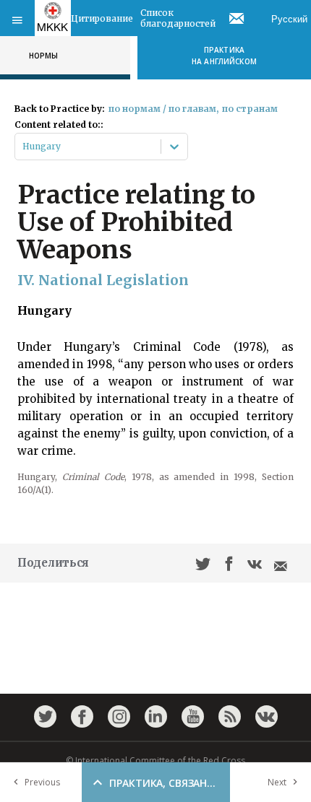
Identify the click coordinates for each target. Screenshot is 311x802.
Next (277, 782)
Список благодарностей (178, 18)
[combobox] (23, 146)
